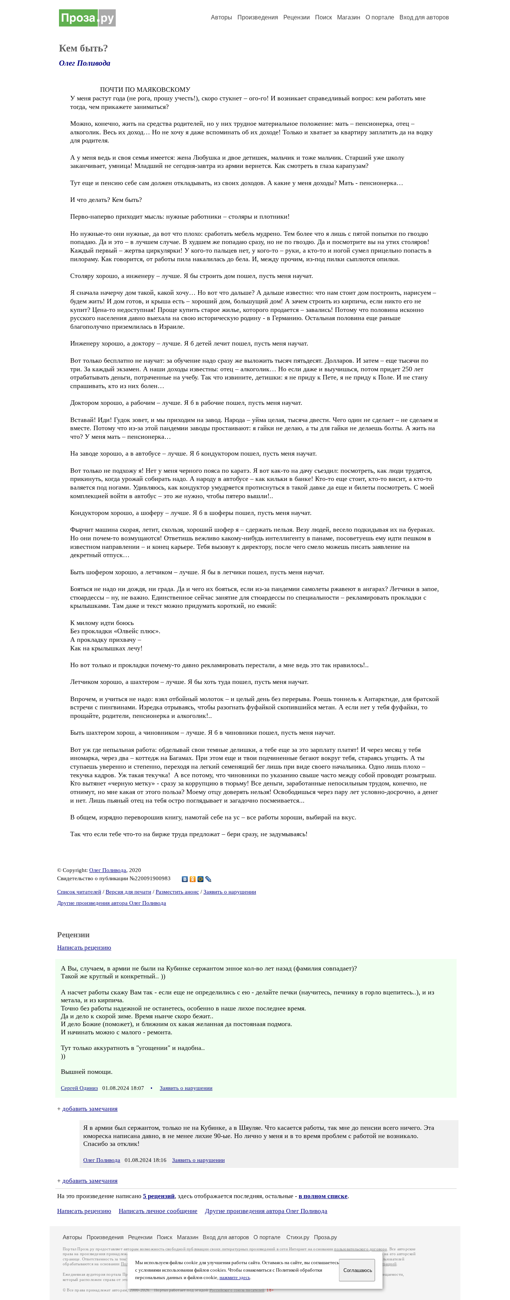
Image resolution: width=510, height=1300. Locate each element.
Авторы (221, 17)
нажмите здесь (235, 1277)
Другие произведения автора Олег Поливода (111, 903)
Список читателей (79, 892)
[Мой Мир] (201, 879)
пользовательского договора (360, 1249)
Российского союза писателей (236, 1290)
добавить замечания (90, 1108)
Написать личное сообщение (158, 1211)
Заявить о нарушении (229, 892)
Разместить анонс (177, 892)
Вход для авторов (424, 17)
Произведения (257, 17)
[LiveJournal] (208, 879)
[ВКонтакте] (185, 879)
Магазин (348, 17)
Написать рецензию (84, 947)
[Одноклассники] (193, 879)
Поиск (323, 17)
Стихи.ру (298, 1237)
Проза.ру (325, 1237)
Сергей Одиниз (79, 1088)
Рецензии (296, 17)
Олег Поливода (85, 63)
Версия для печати (128, 892)
